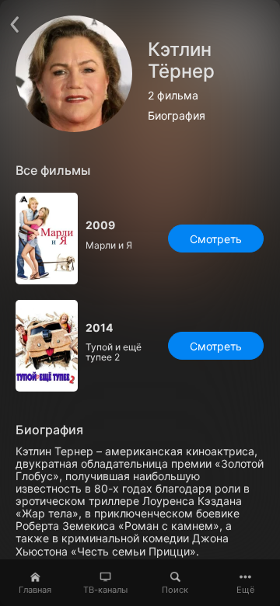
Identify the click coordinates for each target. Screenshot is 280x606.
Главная (35, 589)
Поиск (175, 589)
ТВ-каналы (105, 589)
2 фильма (173, 95)
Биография (176, 116)
